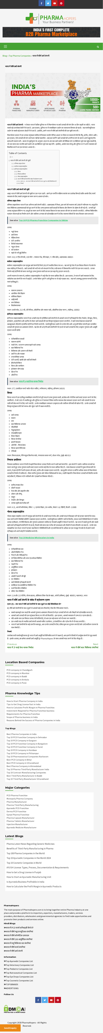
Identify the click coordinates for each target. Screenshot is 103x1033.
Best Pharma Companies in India (21, 734)
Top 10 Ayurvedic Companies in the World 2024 (29, 858)
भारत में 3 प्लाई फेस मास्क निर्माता (20, 646)
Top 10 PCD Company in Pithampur (23, 753)
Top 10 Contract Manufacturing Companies (26, 772)
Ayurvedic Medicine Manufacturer (21, 827)
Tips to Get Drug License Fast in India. (24, 704)
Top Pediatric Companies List (19, 969)
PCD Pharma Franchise (17, 795)
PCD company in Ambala (18, 679)
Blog (5, 55)
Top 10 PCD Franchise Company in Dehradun (27, 737)
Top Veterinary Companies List (20, 965)
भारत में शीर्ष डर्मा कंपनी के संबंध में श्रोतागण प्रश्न (30, 179)
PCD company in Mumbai (18, 673)
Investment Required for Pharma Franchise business (30, 710)
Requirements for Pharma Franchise (23, 714)
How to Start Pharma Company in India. (25, 701)
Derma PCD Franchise (16, 811)
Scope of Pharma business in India (22, 717)
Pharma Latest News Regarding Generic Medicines (31, 843)
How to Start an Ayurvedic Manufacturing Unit (29, 877)
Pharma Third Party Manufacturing (23, 805)
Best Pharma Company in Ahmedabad (24, 766)
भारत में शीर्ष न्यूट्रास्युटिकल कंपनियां (19, 931)
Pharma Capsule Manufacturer (20, 817)
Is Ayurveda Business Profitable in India (25, 881)
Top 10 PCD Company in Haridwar (22, 750)
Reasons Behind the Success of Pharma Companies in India (33, 720)
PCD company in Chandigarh (19, 670)
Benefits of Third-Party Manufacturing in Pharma (30, 848)
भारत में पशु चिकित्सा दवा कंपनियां (18, 943)
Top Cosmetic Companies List (19, 980)
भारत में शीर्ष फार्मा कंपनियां (15, 947)
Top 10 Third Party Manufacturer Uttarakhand (27, 779)
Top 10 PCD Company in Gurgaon (22, 740)
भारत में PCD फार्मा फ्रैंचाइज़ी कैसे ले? (20, 927)
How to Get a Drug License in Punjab (24, 872)
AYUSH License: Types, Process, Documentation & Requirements (38, 867)
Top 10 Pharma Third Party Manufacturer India (28, 769)
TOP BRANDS (12, 984)
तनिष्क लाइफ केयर (19, 163)
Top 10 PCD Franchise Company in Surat (25, 747)
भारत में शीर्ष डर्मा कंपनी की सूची (20, 160)
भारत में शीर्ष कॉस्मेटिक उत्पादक (17, 935)
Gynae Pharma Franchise (18, 814)
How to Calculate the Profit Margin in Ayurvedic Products (34, 886)
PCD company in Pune (17, 682)
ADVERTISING (12, 988)
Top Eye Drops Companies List (19, 976)
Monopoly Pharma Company (20, 798)
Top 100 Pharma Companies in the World (26, 853)
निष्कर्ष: (22, 183)
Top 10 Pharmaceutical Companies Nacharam (27, 756)
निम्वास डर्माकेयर (22, 174)
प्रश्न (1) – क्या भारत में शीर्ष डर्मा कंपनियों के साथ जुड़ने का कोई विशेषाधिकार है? (38, 181)
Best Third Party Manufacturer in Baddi (24, 775)
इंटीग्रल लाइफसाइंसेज (20, 169)
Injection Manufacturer (17, 824)
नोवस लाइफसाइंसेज (22, 176)
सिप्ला (19, 171)
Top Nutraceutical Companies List (21, 972)
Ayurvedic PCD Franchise (18, 808)
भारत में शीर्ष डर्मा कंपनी (14, 951)
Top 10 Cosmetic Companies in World (24, 862)
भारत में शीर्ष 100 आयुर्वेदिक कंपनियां (19, 939)
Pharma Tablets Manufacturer (20, 821)
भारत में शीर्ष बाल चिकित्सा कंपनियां (84, 646)
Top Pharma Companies (20, 55)
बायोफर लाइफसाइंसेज (20, 166)
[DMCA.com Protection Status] (14, 1008)
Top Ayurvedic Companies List (19, 961)
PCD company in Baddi (17, 676)
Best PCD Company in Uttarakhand (23, 763)
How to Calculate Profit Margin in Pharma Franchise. (31, 707)
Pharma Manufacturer (17, 801)
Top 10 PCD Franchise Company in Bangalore (27, 743)
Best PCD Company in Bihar (19, 759)
